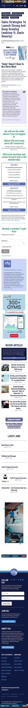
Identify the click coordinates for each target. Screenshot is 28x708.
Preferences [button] (22, 354)
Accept (14, 357)
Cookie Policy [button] (18, 353)
